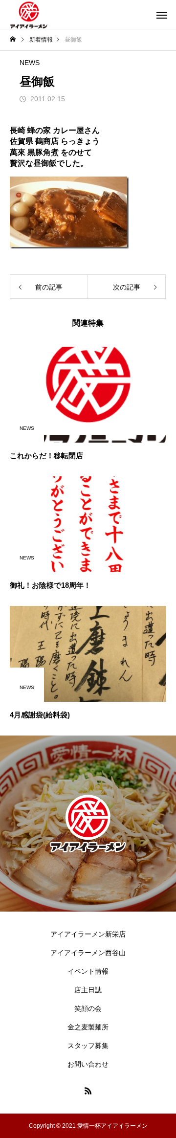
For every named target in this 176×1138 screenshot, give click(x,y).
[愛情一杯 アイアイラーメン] (29, 14)
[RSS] (88, 1090)
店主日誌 (88, 990)
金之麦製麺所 (88, 1027)
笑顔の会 (88, 1008)
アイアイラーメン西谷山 (88, 953)
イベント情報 (88, 971)
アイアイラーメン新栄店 (88, 934)
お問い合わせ (88, 1064)
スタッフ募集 (88, 1045)
